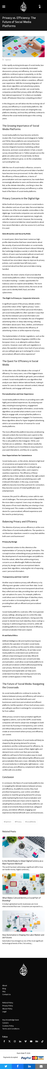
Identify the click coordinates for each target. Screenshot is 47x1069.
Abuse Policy (7, 1008)
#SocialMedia (30, 821)
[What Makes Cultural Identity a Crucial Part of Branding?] (23, 884)
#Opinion (7, 821)
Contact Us (6, 994)
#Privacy (18, 821)
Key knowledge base (10, 1019)
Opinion (8, 59)
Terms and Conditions (10, 1028)
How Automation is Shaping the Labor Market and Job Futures (23, 936)
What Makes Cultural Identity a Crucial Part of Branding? (21, 899)
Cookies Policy (8, 1025)
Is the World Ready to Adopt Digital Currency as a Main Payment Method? (22, 862)
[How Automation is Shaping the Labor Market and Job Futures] (23, 920)
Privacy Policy (7, 1005)
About (4, 985)
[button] (3, 6)
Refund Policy (7, 1002)
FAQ (3, 991)
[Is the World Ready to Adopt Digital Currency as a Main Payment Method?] (23, 847)
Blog (4, 988)
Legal (4, 1011)
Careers (5, 1022)
